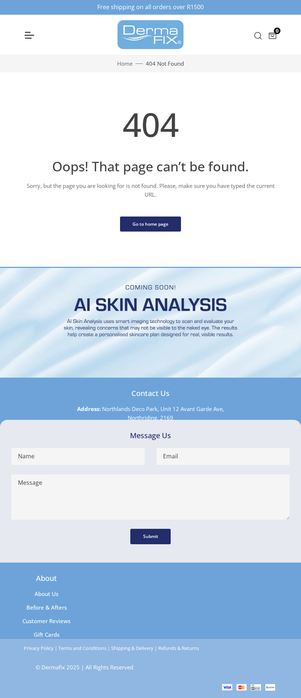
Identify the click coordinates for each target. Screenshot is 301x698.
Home (125, 63)
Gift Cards (46, 634)
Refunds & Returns (178, 648)
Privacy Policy (39, 648)
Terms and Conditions (82, 648)
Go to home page (150, 224)
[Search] (257, 35)
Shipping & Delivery (132, 648)
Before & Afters (46, 607)
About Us (46, 593)
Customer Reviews (46, 621)
